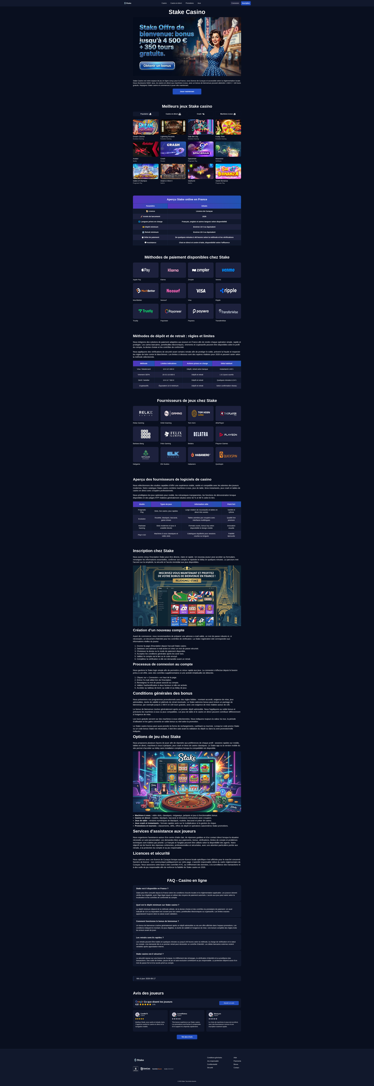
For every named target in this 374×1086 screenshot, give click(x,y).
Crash (199, 114)
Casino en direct (172, 114)
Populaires (144, 114)
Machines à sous (226, 114)
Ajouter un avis (229, 1003)
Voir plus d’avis (187, 1037)
